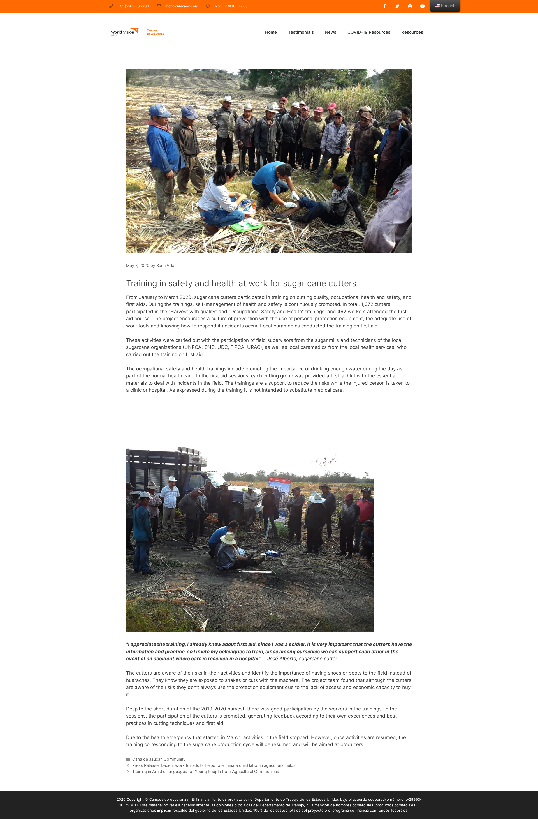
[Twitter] (397, 6)
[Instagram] (410, 6)
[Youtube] (422, 6)
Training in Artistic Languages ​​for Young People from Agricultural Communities (205, 771)
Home (271, 32)
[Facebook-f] (385, 6)
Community (174, 759)
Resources (412, 32)
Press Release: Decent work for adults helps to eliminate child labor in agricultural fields (214, 765)
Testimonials (301, 32)
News (330, 32)
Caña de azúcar (146, 759)
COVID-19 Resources (368, 32)
